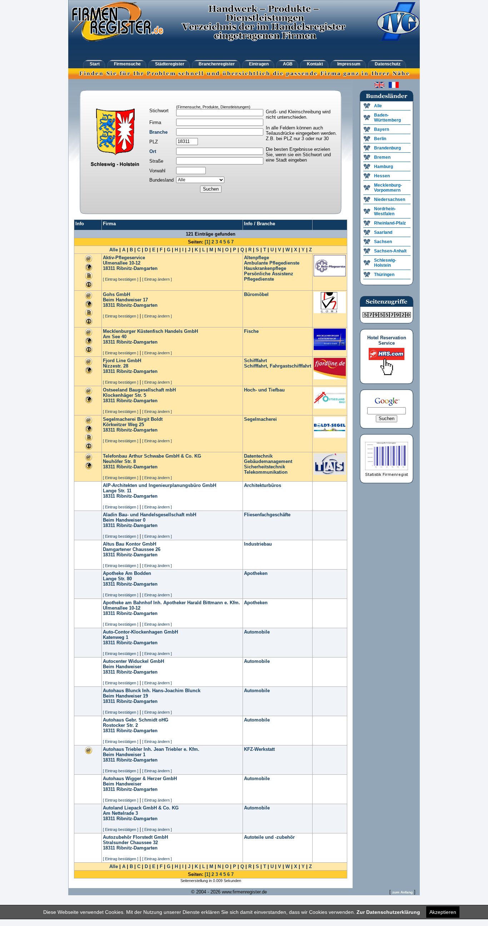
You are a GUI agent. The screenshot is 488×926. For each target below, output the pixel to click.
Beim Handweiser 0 (124, 520)
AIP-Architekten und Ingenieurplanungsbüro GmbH (159, 485)
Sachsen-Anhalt (390, 250)
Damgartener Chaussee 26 (131, 549)
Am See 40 (114, 336)
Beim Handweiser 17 (125, 299)
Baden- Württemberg (387, 118)
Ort (152, 151)
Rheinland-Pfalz (390, 223)
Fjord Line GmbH (122, 360)
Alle (113, 249)
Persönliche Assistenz (268, 273)
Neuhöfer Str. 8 (119, 461)
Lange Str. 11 (117, 490)
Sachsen (383, 241)
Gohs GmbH (116, 294)
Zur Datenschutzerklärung (388, 912)
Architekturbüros (262, 485)
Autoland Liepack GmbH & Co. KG (141, 808)
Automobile (257, 632)
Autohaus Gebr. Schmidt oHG (135, 720)
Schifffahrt (255, 360)
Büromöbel (256, 294)
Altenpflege (256, 257)
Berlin (380, 138)
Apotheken (256, 573)
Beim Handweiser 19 (125, 696)
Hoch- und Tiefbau (264, 390)
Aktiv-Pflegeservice (124, 257)
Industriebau (258, 544)
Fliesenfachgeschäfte (267, 514)
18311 (109, 268)
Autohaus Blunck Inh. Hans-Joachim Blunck (151, 690)
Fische (251, 331)
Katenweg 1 (115, 637)
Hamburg (383, 166)
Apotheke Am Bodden (127, 573)
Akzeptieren (442, 912)
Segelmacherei (260, 419)
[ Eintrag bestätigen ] (120, 279)
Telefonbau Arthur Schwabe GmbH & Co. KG (152, 456)
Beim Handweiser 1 (124, 754)
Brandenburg (387, 148)
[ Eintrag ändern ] (157, 279)
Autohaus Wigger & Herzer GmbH (140, 778)
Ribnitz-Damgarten (137, 268)
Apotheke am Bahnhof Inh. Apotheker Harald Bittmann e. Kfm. (171, 602)
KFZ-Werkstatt (259, 749)
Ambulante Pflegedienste (271, 263)
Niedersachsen (389, 199)
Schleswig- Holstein (385, 263)
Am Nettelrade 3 (120, 813)
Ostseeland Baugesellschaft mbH (139, 390)
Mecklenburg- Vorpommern (388, 188)
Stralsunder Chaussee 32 (130, 842)
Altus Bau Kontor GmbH (129, 544)
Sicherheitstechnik (264, 466)
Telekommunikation (266, 472)
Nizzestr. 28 (115, 366)
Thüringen (384, 274)
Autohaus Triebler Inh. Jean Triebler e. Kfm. (151, 749)
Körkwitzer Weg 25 (123, 424)
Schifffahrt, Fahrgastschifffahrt (277, 366)
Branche (158, 132)
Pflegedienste (259, 279)
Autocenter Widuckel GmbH (133, 661)
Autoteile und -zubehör (269, 837)
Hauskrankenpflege (265, 268)
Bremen (382, 157)
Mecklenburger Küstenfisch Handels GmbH (150, 331)
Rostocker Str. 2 (120, 725)
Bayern (381, 129)
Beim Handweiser (122, 666)
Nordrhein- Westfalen (385, 211)
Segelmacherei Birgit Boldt (133, 419)
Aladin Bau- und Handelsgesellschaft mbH (149, 514)
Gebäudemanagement (268, 461)
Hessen (382, 175)
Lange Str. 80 (117, 578)
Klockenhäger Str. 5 (124, 395)
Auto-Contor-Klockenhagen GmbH (140, 632)
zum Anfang (402, 892)
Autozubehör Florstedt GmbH (135, 837)
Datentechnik (258, 456)
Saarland (383, 232)
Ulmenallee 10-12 (121, 263)
